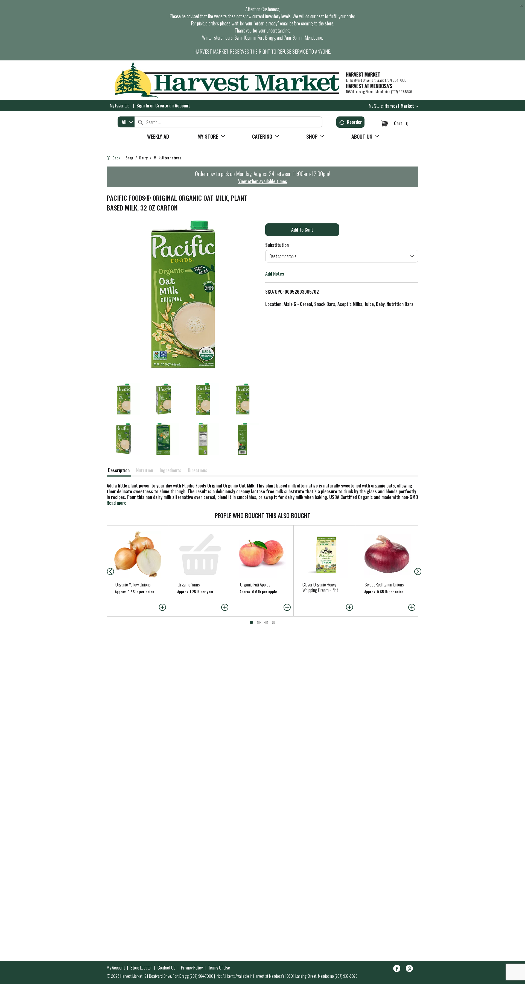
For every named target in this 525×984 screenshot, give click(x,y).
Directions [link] (197, 470)
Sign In (142, 105)
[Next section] (418, 570)
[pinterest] (409, 969)
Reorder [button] (354, 121)
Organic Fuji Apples (255, 584)
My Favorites (120, 105)
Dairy (143, 157)
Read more (116, 503)
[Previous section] (106, 570)
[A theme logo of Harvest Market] (223, 80)
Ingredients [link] (170, 470)
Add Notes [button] (274, 273)
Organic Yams (189, 584)
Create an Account (172, 105)
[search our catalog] (141, 121)
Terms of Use (219, 967)
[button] (401, 105)
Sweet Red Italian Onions (384, 584)
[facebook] (396, 969)
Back (116, 157)
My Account (116, 967)
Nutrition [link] (144, 470)
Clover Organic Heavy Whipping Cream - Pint (320, 587)
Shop (129, 157)
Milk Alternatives (167, 157)
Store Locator (141, 967)
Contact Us (167, 967)
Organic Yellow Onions (133, 584)
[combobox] (126, 121)
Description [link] (119, 470)
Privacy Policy (192, 967)
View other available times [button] (262, 181)
